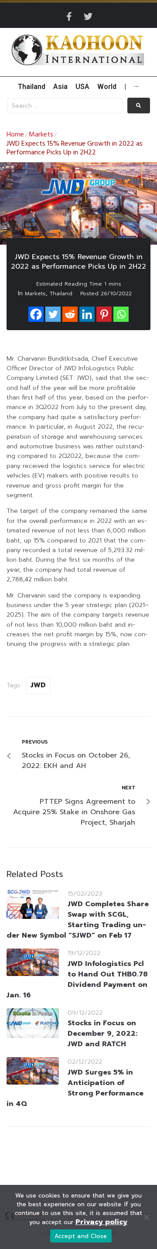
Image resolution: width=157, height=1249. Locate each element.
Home (15, 134)
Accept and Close (81, 1236)
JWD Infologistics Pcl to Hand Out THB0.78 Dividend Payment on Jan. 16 (77, 979)
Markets (41, 134)
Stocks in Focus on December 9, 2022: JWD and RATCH (102, 1033)
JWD (38, 685)
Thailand (61, 293)
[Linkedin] (87, 314)
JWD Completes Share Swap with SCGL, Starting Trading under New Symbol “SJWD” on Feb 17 (78, 920)
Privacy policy (101, 1222)
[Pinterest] (104, 314)
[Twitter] (88, 17)
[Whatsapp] (121, 314)
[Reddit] (70, 314)
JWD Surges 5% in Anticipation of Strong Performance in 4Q (75, 1088)
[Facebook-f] (69, 17)
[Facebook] (36, 314)
